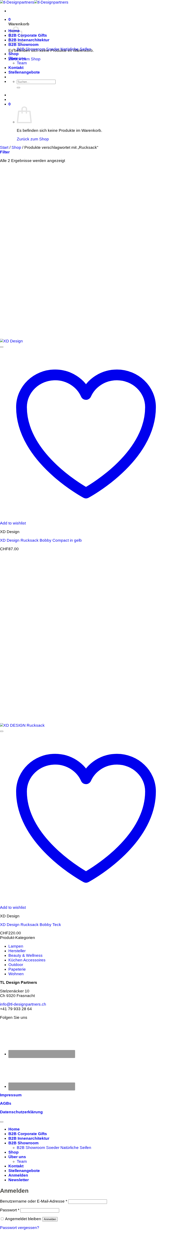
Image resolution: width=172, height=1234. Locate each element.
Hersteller (17, 951)
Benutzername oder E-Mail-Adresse (33, 1201)
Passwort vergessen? (19, 1227)
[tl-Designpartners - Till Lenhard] (34, 2)
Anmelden (50, 1219)
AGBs (5, 1103)
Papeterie (17, 969)
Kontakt (15, 67)
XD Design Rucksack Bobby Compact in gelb (41, 540)
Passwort (9, 1210)
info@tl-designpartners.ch (23, 1004)
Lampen (15, 946)
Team (22, 63)
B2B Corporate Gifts (27, 35)
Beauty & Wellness (25, 955)
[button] (9, 19)
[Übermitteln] (18, 87)
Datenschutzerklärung (21, 1112)
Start (4, 147)
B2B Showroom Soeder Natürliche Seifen (54, 49)
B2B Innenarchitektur (28, 40)
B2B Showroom (23, 44)
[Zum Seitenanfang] (1, 1122)
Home (14, 1129)
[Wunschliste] (1, 347)
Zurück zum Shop (33, 139)
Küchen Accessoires (27, 960)
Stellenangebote (24, 72)
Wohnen (16, 974)
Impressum (11, 1095)
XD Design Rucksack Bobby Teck (30, 924)
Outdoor (15, 964)
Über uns (17, 58)
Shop (13, 54)
